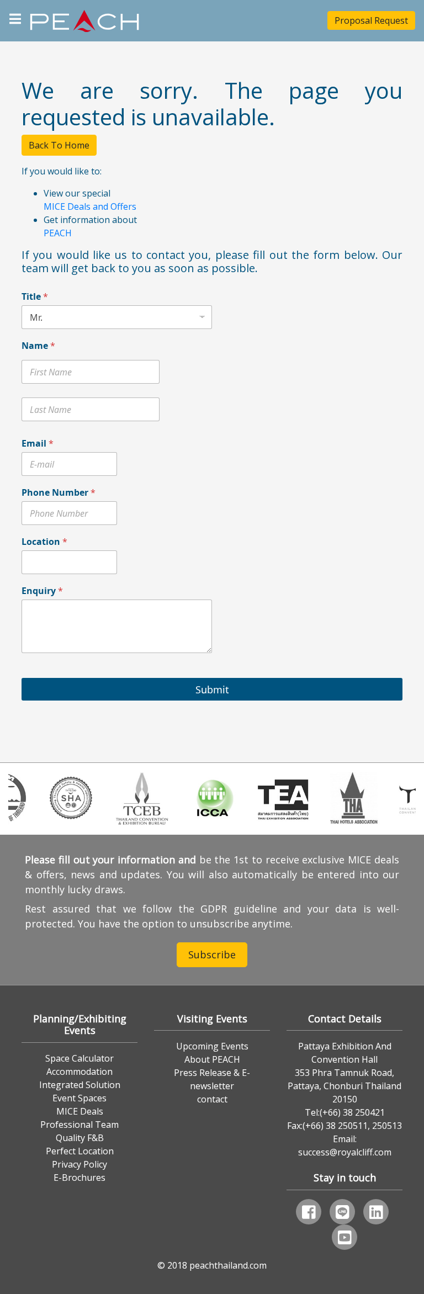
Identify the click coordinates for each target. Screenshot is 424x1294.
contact (212, 1099)
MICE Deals (79, 1111)
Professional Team (79, 1124)
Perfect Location (80, 1151)
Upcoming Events (212, 1046)
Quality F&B (80, 1138)
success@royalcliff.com (344, 1152)
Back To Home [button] (59, 145)
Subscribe (212, 954)
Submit (212, 689)
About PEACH (212, 1059)
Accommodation (79, 1071)
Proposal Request (371, 20)
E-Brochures (79, 1177)
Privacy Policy (79, 1164)
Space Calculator (79, 1058)
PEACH (58, 233)
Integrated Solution (79, 1085)
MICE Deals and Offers (90, 206)
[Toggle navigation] (15, 17)
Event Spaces (79, 1098)
